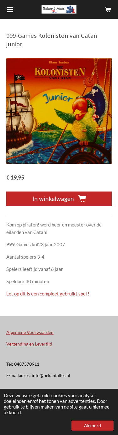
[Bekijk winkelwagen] (108, 9)
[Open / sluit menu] (10, 9)
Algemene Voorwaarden (29, 332)
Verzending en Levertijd (29, 343)
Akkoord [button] (92, 425)
